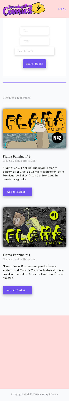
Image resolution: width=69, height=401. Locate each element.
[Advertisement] (34, 349)
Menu (61, 8)
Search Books (34, 63)
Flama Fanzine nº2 (16, 156)
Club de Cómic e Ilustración (19, 160)
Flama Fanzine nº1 (16, 255)
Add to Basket (16, 191)
